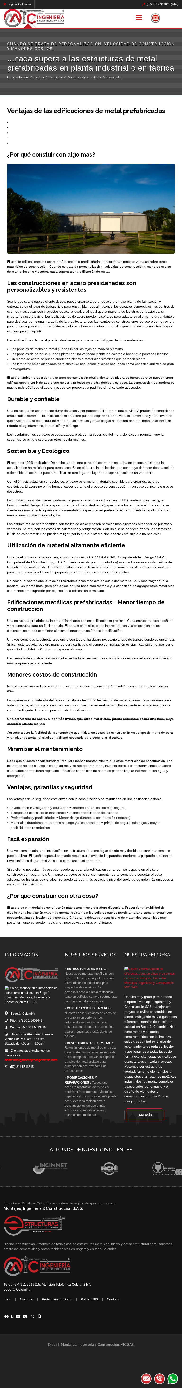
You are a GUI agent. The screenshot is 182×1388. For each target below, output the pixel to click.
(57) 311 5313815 (20, 1067)
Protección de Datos (57, 1299)
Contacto (113, 1299)
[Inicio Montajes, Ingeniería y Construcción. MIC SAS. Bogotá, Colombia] (6, 1317)
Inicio (7, 1299)
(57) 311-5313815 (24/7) (162, 4)
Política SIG (89, 1299)
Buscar (173, 18)
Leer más (144, 1115)
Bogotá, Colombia (19, 4)
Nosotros (26, 1299)
